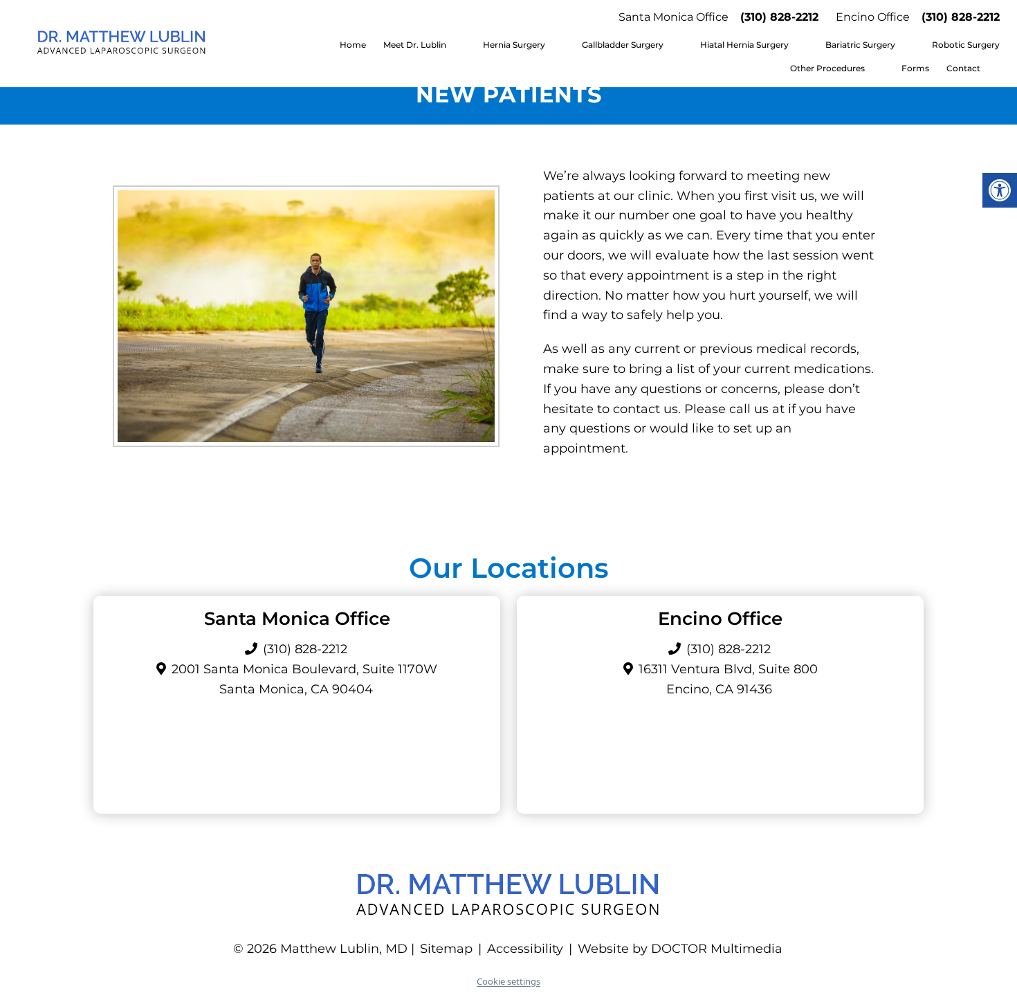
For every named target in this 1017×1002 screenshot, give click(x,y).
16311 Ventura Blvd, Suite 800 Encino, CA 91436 (728, 679)
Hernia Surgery (514, 44)
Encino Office (873, 17)
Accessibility (525, 948)
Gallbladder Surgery (622, 44)
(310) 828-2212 (779, 17)
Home (353, 44)
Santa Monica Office (674, 17)
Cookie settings (508, 981)
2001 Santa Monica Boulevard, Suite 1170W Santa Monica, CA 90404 (304, 679)
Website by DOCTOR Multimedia (680, 948)
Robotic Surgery (966, 44)
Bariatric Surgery (860, 44)
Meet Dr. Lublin (414, 44)
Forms (915, 68)
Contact (963, 68)
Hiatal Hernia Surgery (744, 44)
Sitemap (446, 948)
